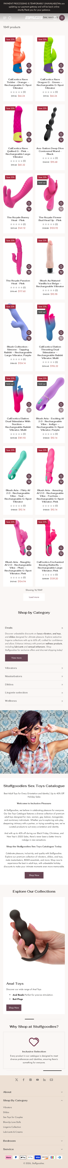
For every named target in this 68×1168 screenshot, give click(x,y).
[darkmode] (62, 18)
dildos (12, 636)
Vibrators (7, 1107)
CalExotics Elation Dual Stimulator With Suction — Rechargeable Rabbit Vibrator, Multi (18, 424)
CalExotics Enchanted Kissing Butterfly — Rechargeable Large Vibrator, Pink (50, 566)
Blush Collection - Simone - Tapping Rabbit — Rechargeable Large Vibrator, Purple (18, 351)
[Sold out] (61, 209)
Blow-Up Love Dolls (12, 1122)
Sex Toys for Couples (13, 1117)
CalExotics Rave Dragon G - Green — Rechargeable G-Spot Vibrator (50, 83)
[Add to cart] (28, 71)
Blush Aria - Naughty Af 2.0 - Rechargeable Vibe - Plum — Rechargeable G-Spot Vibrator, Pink (18, 567)
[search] (9, 18)
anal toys (57, 633)
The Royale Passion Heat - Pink (18, 282)
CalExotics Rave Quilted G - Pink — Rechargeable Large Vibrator (18, 152)
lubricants (18, 646)
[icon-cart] (55, 18)
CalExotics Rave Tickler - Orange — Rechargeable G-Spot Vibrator (18, 83)
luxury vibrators (44, 633)
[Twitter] (16, 1079)
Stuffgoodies (38, 1163)
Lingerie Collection (12, 1127)
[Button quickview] (28, 65)
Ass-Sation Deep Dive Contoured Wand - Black (50, 151)
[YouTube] (37, 1079)
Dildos (6, 1112)
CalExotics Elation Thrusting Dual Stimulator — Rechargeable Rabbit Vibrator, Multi (50, 352)
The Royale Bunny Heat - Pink (18, 219)
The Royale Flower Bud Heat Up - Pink (50, 219)
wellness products (54, 643)
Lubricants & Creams (13, 1131)
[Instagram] (30, 1079)
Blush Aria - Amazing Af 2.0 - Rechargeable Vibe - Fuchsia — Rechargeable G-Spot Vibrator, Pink (50, 496)
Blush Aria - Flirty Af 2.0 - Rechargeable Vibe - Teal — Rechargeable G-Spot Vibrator (18, 496)
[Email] (51, 1079)
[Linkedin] (44, 1079)
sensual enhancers (36, 646)
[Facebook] (23, 1079)
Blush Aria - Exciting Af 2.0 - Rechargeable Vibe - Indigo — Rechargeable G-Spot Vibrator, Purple (50, 424)
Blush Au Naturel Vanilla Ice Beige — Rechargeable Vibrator (50, 283)
